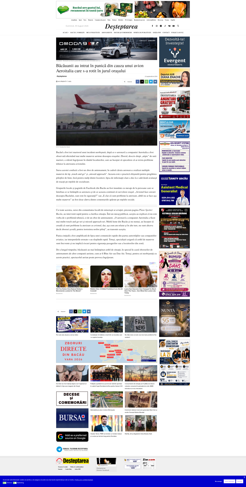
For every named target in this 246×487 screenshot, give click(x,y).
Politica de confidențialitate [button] (84, 480)
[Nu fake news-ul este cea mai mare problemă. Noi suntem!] (141, 324)
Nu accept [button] (218, 481)
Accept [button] (239, 481)
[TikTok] (165, 26)
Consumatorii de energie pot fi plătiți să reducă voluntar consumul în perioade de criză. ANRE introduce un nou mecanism (139, 386)
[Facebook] (152, 26)
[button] (178, 25)
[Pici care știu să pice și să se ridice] (72, 324)
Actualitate (59, 61)
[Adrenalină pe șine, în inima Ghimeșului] (106, 399)
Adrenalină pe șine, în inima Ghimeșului (102, 410)
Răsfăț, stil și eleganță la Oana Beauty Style (138, 434)
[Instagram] (156, 26)
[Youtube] (173, 26)
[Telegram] (160, 26)
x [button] (244, 477)
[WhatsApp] (146, 82)
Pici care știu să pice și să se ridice (67, 335)
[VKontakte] (169, 26)
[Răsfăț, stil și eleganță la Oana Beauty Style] (141, 423)
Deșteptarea (61, 76)
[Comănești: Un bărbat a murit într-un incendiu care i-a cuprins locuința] (106, 324)
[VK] (155, 82)
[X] (142, 82)
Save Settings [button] (229, 481)
